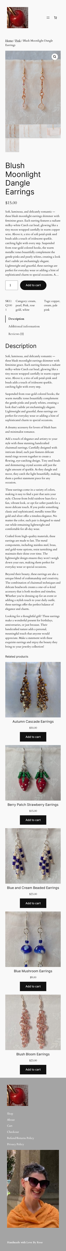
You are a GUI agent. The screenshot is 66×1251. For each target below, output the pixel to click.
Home (9, 41)
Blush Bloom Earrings (33, 1054)
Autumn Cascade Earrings (33, 722)
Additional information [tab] (24, 326)
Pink (18, 41)
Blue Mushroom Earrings (33, 971)
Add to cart (33, 285)
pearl (18, 305)
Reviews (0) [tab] (16, 334)
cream (31, 301)
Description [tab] (16, 319)
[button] (55, 57)
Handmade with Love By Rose (25, 1242)
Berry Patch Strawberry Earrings (33, 805)
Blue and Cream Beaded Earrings (33, 888)
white (26, 310)
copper (55, 301)
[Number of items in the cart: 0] (55, 17)
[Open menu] (48, 17)
